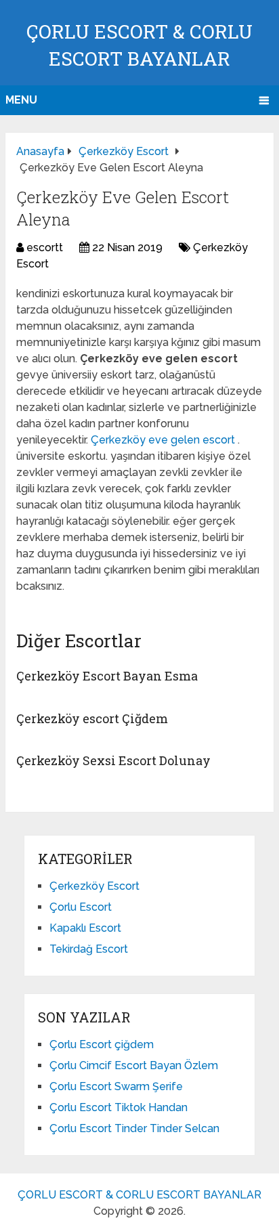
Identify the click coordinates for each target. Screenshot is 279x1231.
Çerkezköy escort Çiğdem (92, 718)
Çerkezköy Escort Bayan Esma (107, 676)
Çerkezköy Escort (94, 886)
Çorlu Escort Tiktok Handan (118, 1107)
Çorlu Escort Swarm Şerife (116, 1086)
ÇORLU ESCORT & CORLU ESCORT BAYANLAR (139, 1194)
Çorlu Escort (80, 907)
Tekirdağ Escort (88, 949)
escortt (44, 247)
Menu (21, 99)
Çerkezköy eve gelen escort (164, 439)
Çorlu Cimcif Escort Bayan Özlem (133, 1065)
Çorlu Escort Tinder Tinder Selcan (134, 1128)
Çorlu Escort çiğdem (101, 1044)
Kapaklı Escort (85, 928)
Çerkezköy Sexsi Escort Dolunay (113, 760)
